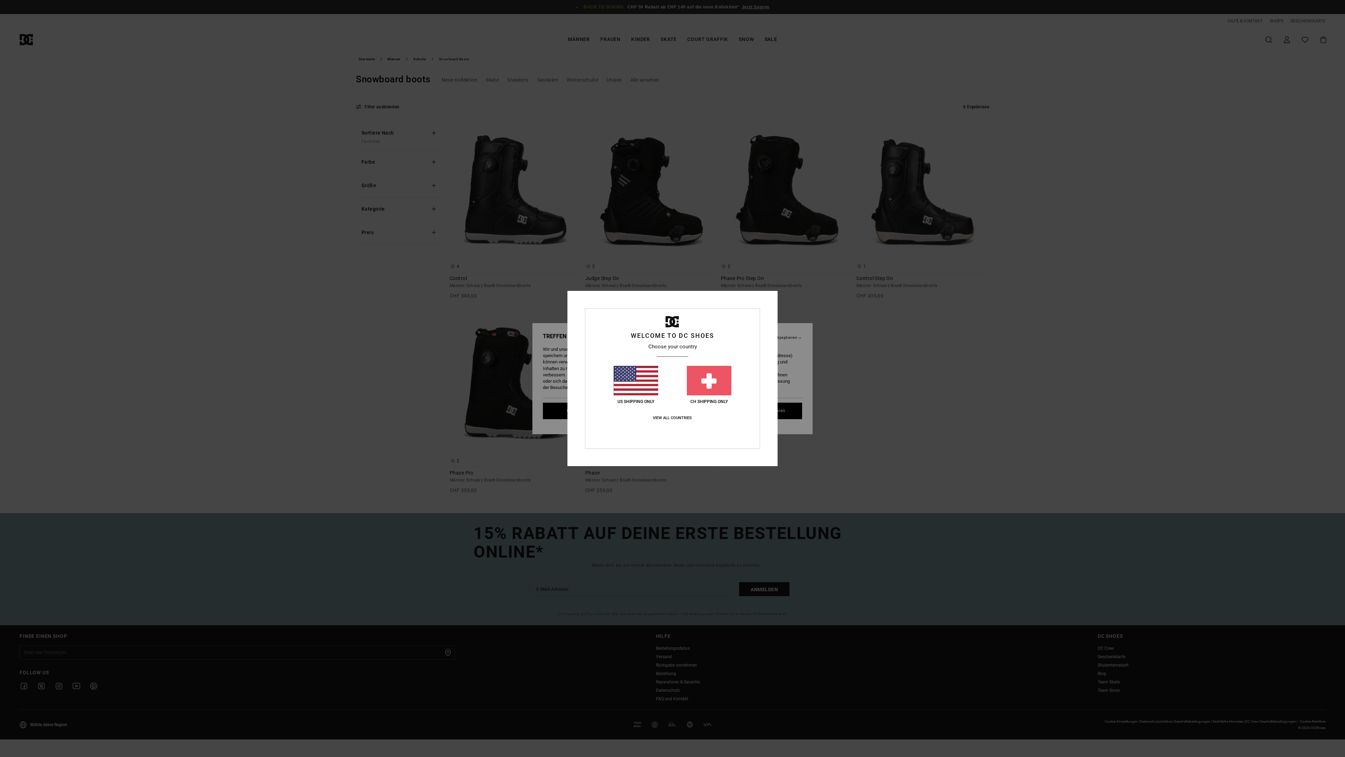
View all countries (672, 418)
